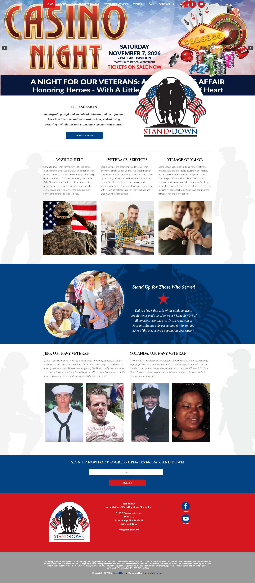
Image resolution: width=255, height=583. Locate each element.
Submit (127, 482)
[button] (4, 48)
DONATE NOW (84, 135)
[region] (127, 47)
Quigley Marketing (152, 572)
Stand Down (120, 572)
